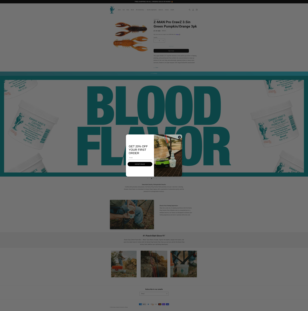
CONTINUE (140, 164)
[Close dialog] (179, 137)
